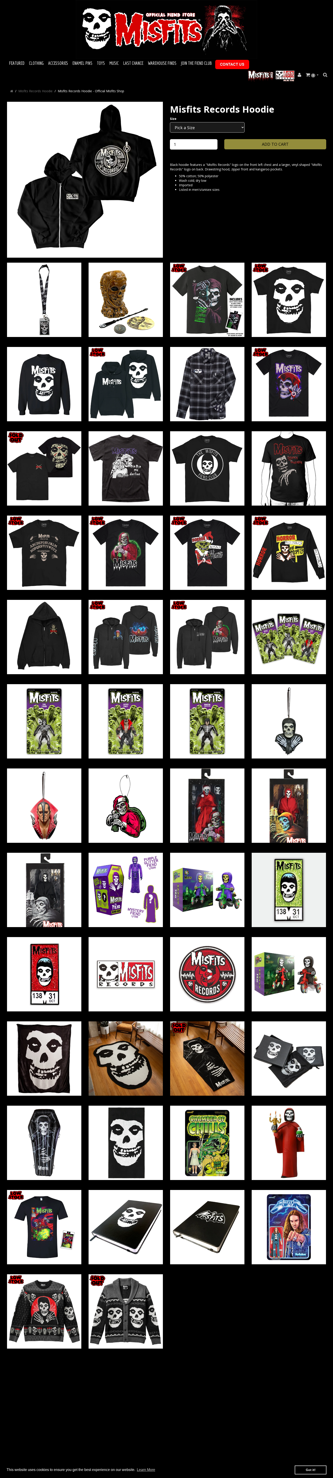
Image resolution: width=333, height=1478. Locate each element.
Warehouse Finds (162, 63)
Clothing (36, 63)
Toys (101, 63)
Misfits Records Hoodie (35, 91)
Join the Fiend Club (196, 63)
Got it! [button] (311, 1470)
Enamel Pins (82, 63)
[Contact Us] (232, 64)
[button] (312, 75)
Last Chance (133, 63)
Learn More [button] (146, 1470)
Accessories (58, 63)
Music (114, 63)
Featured (16, 63)
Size (173, 118)
